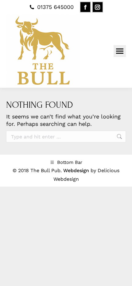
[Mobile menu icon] (120, 51)
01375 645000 (55, 7)
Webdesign (76, 170)
